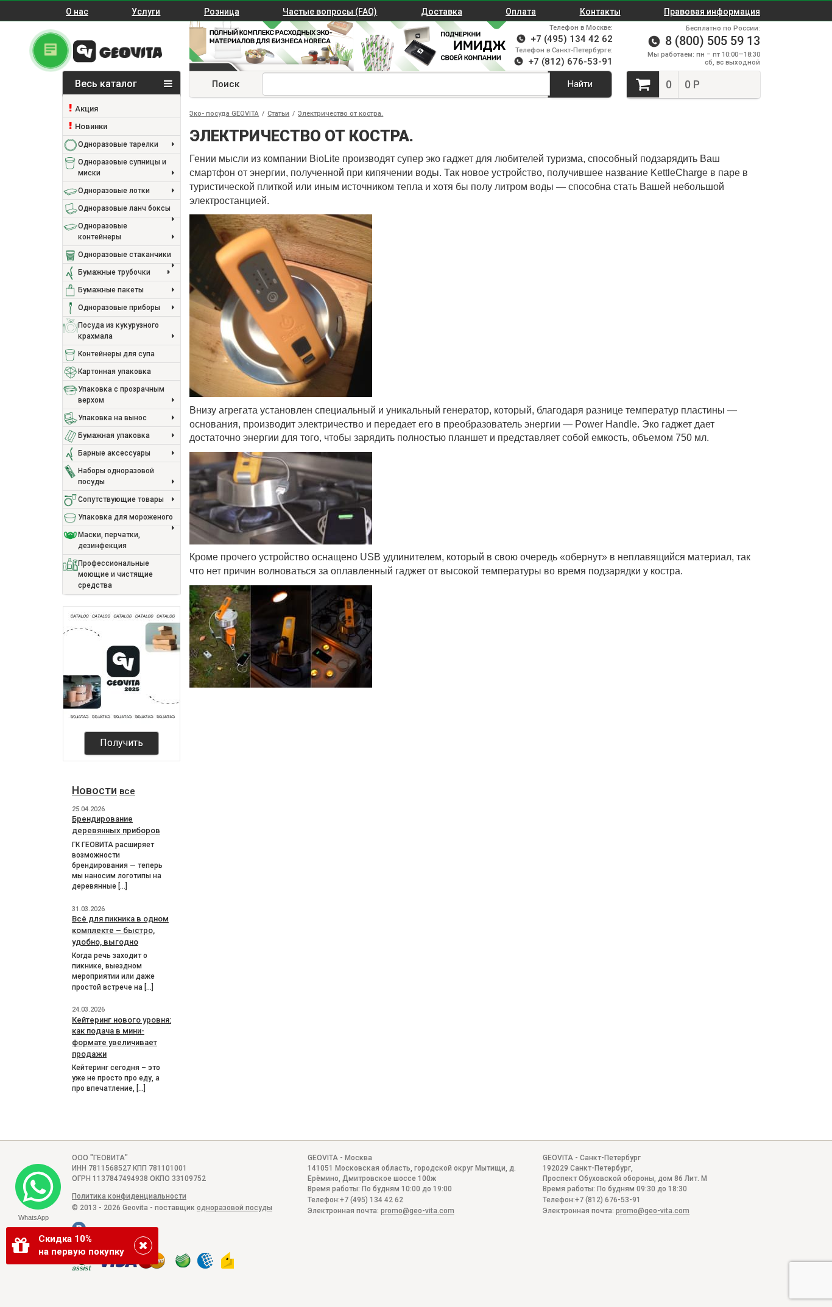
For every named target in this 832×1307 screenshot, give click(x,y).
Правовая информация (712, 11)
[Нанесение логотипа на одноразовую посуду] (436, 46)
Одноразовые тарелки (118, 144)
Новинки (91, 126)
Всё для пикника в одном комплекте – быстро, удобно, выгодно (120, 930)
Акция (86, 108)
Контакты (600, 11)
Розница (221, 11)
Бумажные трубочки (114, 272)
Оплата (521, 11)
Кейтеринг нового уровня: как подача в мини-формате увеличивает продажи (121, 1037)
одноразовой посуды (234, 1207)
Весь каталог (107, 84)
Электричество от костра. (340, 114)
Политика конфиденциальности (129, 1196)
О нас (77, 11)
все (127, 791)
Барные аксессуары (114, 453)
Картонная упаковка (114, 371)
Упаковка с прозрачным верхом (121, 394)
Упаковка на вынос (112, 418)
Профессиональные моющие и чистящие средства (115, 574)
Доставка (441, 11)
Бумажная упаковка (114, 435)
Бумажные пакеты (111, 290)
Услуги (146, 11)
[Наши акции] (265, 46)
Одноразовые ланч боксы (124, 208)
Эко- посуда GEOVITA (224, 114)
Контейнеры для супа (116, 354)
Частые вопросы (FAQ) (330, 11)
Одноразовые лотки (114, 190)
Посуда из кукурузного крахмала (118, 330)
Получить (121, 743)
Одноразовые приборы (119, 307)
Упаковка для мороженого (125, 517)
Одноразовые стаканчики (124, 254)
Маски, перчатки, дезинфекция (109, 540)
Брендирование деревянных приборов (116, 824)
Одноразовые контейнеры (102, 231)
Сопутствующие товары (121, 499)
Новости (94, 790)
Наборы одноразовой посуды (116, 476)
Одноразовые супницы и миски (122, 167)
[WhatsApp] (33, 1182)
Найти (580, 84)
